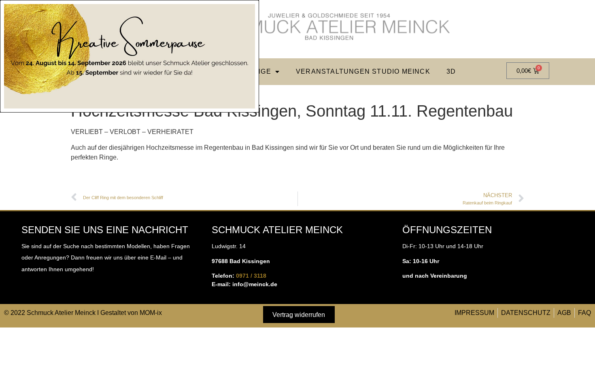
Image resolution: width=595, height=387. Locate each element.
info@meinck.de (254, 284)
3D (451, 71)
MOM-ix (151, 312)
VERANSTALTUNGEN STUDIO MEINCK (363, 71)
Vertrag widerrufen (298, 314)
